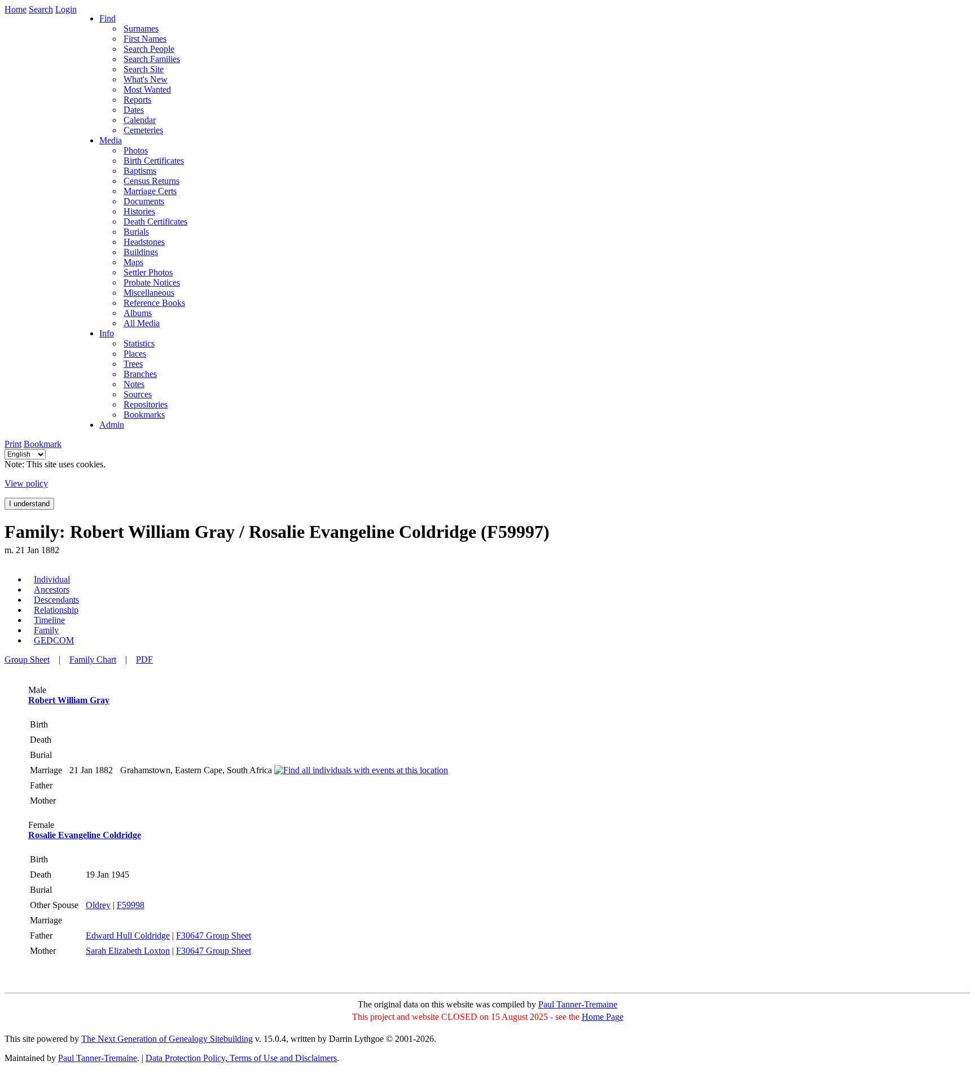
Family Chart (92, 659)
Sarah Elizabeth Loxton (128, 950)
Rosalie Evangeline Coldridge (84, 835)
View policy (26, 483)
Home (16, 9)
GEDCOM (54, 640)
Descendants (56, 599)
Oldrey (98, 905)
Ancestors (51, 589)
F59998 (130, 905)
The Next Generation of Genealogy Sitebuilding (167, 1039)
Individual (52, 579)
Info (106, 333)
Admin (111, 424)
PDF (144, 659)
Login (66, 9)
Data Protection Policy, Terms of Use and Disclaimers (241, 1058)
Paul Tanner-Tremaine (577, 1004)
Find (107, 18)
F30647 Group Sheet (213, 935)
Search (41, 9)
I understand (29, 503)
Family (46, 630)
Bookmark (43, 444)
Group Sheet (27, 659)
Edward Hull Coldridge (128, 935)
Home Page (602, 1017)
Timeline (49, 620)
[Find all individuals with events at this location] (361, 770)
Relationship (56, 610)
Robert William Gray (68, 700)
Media (110, 140)
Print (13, 444)
